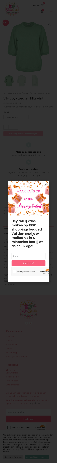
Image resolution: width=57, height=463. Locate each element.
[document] (28, 231)
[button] (45, 184)
